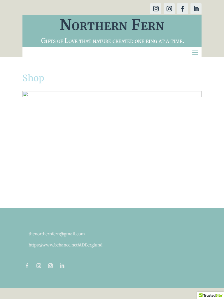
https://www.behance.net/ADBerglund (65, 245)
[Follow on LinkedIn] (196, 8)
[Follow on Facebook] (182, 8)
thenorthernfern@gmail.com (57, 234)
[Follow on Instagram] (155, 8)
